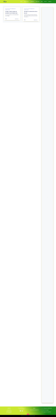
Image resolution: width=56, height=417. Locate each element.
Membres (49, 1)
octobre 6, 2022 (7, 9)
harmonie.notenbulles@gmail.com (11, 8)
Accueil (21, 1)
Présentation (26, 1)
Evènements (32, 1)
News (42, 1)
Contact (45, 1)
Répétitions (37, 1)
